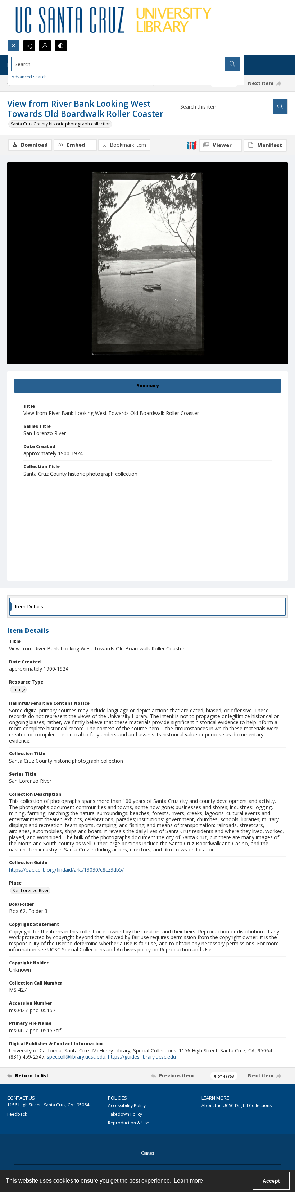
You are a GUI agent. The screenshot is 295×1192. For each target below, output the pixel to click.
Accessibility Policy (127, 1105)
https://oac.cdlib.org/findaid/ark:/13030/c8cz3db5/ (66, 869)
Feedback (17, 1114)
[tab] (147, 386)
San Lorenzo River (31, 890)
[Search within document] (280, 106)
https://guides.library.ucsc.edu (142, 1056)
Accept (271, 1181)
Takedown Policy (125, 1114)
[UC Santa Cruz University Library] (114, 20)
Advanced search (29, 77)
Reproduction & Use (128, 1123)
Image (19, 689)
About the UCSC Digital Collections (236, 1105)
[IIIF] (192, 145)
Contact (147, 1153)
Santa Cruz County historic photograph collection (61, 124)
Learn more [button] (188, 1181)
